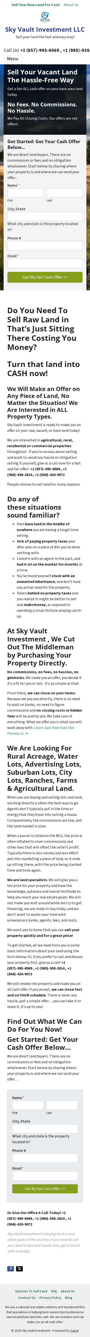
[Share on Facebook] (10, 1268)
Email (13, 256)
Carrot (74, 1330)
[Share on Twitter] (19, 1268)
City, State (16, 209)
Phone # (14, 238)
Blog (68, 1297)
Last (49, 200)
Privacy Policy (50, 1297)
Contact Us (27, 1297)
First (10, 200)
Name (13, 185)
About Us (71, 4)
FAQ (54, 1291)
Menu (12, 58)
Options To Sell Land (31, 1291)
